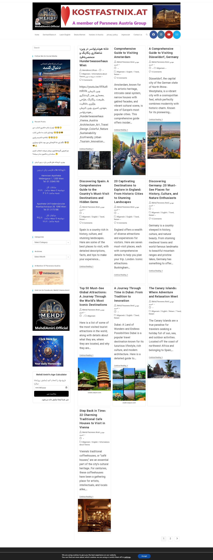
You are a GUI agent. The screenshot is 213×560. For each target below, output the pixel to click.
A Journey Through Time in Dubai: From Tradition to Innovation (128, 294)
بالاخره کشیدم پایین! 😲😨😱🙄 (45, 137)
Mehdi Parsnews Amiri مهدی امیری (126, 63)
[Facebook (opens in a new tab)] (153, 35)
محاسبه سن (51, 394)
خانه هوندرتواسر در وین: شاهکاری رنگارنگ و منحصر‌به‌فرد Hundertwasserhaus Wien (94, 57)
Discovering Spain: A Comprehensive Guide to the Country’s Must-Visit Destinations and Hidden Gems (94, 192)
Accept (144, 556)
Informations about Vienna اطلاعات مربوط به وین (93, 75)
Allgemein (86, 74)
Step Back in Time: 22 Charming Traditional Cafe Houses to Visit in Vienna (93, 419)
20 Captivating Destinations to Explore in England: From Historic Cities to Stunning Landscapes (128, 192)
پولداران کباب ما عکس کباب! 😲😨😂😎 (48, 132)
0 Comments (87, 80)
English (129, 72)
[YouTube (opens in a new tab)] (169, 35)
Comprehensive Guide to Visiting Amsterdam (126, 53)
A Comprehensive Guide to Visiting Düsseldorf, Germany (163, 53)
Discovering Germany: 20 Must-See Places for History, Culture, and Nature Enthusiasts (163, 189)
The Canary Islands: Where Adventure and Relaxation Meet (163, 292)
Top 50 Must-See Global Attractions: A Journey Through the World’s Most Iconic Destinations (93, 296)
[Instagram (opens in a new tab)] (161, 35)
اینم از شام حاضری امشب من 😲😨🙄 (47, 127)
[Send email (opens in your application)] (177, 35)
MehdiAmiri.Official (89, 70)
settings (127, 557)
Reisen (171, 311)
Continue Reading (86, 149)
